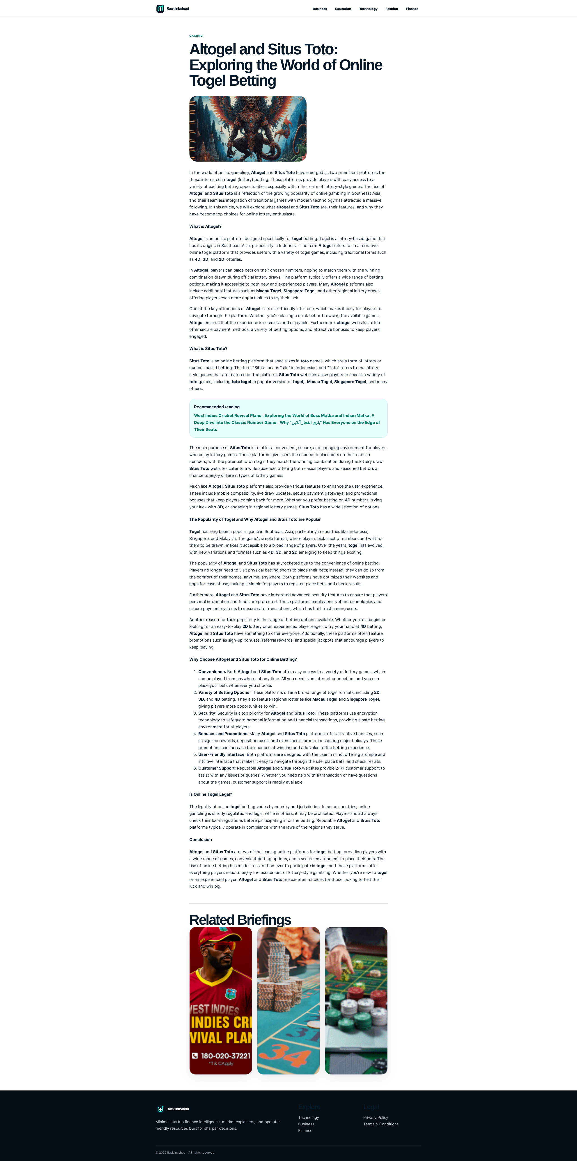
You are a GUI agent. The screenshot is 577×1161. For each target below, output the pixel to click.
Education (343, 9)
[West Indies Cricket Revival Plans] (221, 1000)
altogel (283, 207)
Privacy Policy (375, 1117)
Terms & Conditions (381, 1124)
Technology (368, 9)
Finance (412, 9)
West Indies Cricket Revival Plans (227, 415)
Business (320, 9)
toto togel (241, 381)
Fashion (392, 9)
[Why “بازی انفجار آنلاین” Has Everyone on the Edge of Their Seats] (356, 1000)
